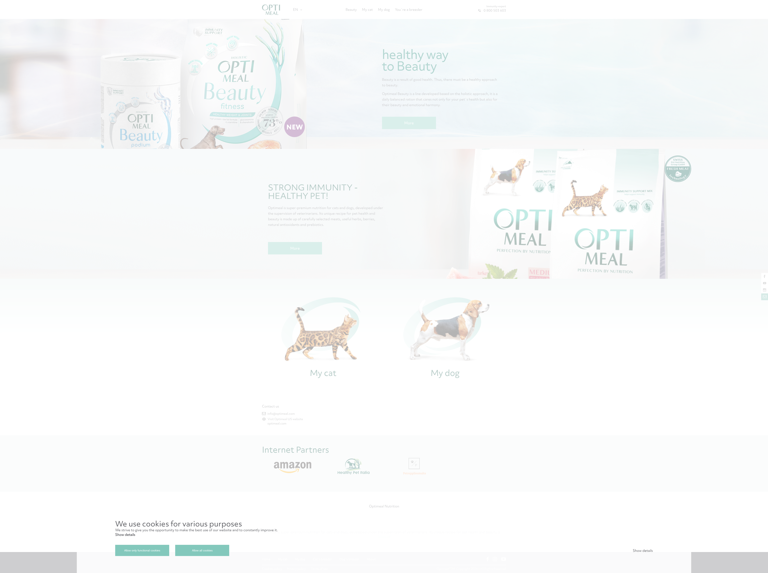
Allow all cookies (202, 550)
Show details (125, 534)
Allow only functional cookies (142, 550)
